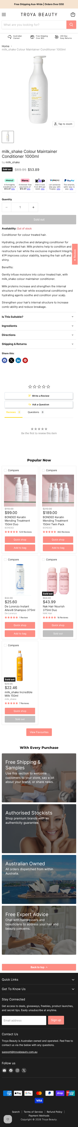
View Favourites (39, 732)
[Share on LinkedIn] (18, 360)
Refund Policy (54, 1111)
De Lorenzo (11, 613)
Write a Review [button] (40, 395)
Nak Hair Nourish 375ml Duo (54, 608)
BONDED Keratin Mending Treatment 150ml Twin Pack (55, 520)
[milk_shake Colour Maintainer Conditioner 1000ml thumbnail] (8, 137)
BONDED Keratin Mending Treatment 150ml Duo (17, 520)
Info (13, 189)
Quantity (7, 199)
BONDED (9, 527)
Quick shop (20, 539)
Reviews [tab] (11, 412)
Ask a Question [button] (40, 404)
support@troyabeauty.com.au (19, 1051)
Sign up (56, 1020)
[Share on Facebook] (4, 360)
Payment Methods (39, 1115)
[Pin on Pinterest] (25, 360)
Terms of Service (33, 1111)
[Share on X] (11, 360)
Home (5, 46)
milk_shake (13, 162)
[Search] (71, 24)
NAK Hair (47, 613)
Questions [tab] (33, 412)
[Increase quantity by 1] (33, 207)
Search (16, 1111)
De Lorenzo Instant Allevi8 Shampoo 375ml (20, 608)
